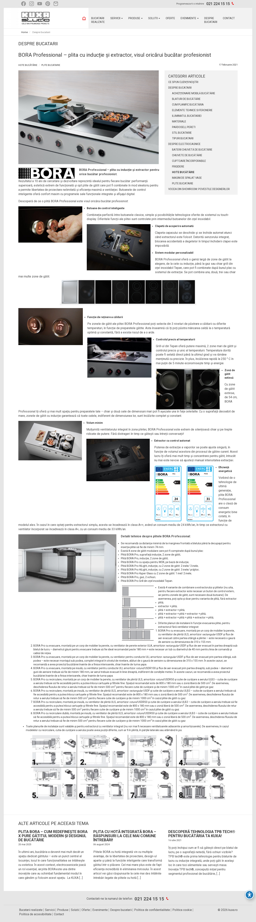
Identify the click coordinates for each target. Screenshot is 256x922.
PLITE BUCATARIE (50, 65)
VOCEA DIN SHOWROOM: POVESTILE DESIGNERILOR (199, 189)
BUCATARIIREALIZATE (98, 20)
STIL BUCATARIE (182, 132)
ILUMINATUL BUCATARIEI (186, 115)
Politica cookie (182, 910)
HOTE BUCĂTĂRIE (27, 65)
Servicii (50, 910)
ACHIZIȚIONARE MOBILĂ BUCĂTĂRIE (193, 93)
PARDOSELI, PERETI (183, 127)
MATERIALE (179, 121)
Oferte (86, 910)
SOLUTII (153, 18)
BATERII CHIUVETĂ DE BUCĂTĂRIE (192, 149)
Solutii (75, 910)
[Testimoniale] (56, 4)
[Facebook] (24, 4)
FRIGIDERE (178, 166)
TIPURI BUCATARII (182, 138)
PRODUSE (134, 18)
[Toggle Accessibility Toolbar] (249, 894)
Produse (62, 910)
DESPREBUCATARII (210, 20)
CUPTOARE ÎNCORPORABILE (189, 160)
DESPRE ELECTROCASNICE (184, 143)
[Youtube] (40, 4)
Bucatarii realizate (31, 910)
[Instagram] (32, 4)
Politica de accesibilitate (35, 914)
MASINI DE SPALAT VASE (187, 177)
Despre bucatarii (121, 910)
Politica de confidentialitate (152, 910)
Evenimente (100, 910)
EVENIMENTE (189, 18)
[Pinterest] (48, 4)
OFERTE (170, 18)
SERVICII (115, 18)
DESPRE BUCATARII (180, 87)
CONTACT (229, 18)
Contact (59, 914)
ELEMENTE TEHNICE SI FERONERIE (192, 110)
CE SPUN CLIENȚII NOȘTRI (183, 82)
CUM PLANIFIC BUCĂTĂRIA (188, 104)
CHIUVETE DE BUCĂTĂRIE (187, 155)
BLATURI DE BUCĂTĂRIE (186, 98)
